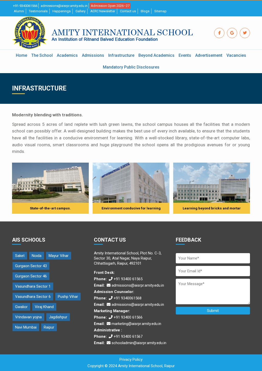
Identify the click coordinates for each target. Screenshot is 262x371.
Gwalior (21, 307)
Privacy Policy (131, 359)
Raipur (49, 327)
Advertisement (208, 55)
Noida (36, 255)
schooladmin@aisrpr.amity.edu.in (139, 343)
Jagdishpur (58, 317)
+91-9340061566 (25, 6)
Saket (20, 255)
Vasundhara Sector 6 (33, 296)
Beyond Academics (156, 55)
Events (185, 55)
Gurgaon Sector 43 (31, 266)
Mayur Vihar (59, 255)
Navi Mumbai (26, 327)
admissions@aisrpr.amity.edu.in (64, 6)
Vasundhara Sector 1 (33, 286)
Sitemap (160, 11)
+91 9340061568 (127, 298)
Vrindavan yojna (28, 317)
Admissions (93, 55)
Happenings (61, 11)
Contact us (128, 11)
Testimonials (38, 11)
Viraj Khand (44, 307)
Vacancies (236, 55)
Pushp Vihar (68, 296)
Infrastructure (121, 55)
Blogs (145, 11)
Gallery (80, 11)
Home (21, 55)
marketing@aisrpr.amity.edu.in (136, 323)
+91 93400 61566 (128, 317)
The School (42, 55)
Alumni (19, 11)
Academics (67, 55)
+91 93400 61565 (128, 279)
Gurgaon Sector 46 (31, 276)
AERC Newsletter (102, 11)
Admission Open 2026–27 (110, 6)
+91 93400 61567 (128, 336)
